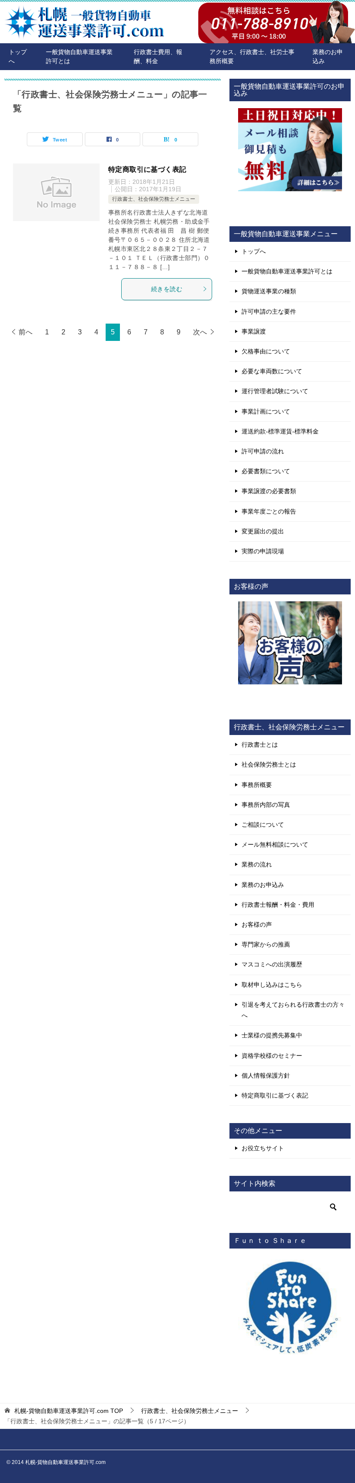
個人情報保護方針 (266, 1075)
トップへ (18, 56)
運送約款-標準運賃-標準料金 (280, 431)
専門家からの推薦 (266, 944)
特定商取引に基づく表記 (147, 169)
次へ (200, 332)
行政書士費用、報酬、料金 (158, 56)
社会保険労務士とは (269, 764)
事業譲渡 (254, 331)
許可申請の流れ (263, 451)
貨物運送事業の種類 (269, 291)
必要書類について (266, 471)
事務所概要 (257, 784)
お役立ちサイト (263, 1148)
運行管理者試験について (275, 391)
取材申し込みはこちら (272, 984)
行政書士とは (260, 744)
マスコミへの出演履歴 (272, 964)
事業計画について (266, 411)
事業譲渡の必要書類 (269, 491)
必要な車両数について (272, 371)
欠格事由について (266, 351)
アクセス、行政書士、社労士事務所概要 (252, 56)
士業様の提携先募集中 (272, 1035)
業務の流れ (257, 864)
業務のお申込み (328, 56)
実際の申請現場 (263, 551)
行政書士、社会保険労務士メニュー (153, 199)
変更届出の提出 (263, 531)
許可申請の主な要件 (269, 311)
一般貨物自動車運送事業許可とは (79, 56)
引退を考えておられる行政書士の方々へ (293, 1010)
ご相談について (263, 824)
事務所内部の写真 (266, 804)
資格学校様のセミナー (272, 1055)
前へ (25, 332)
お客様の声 (257, 924)
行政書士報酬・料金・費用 (278, 904)
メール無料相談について (275, 844)
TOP (68, 1410)
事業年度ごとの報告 (269, 511)
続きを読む (166, 289)
